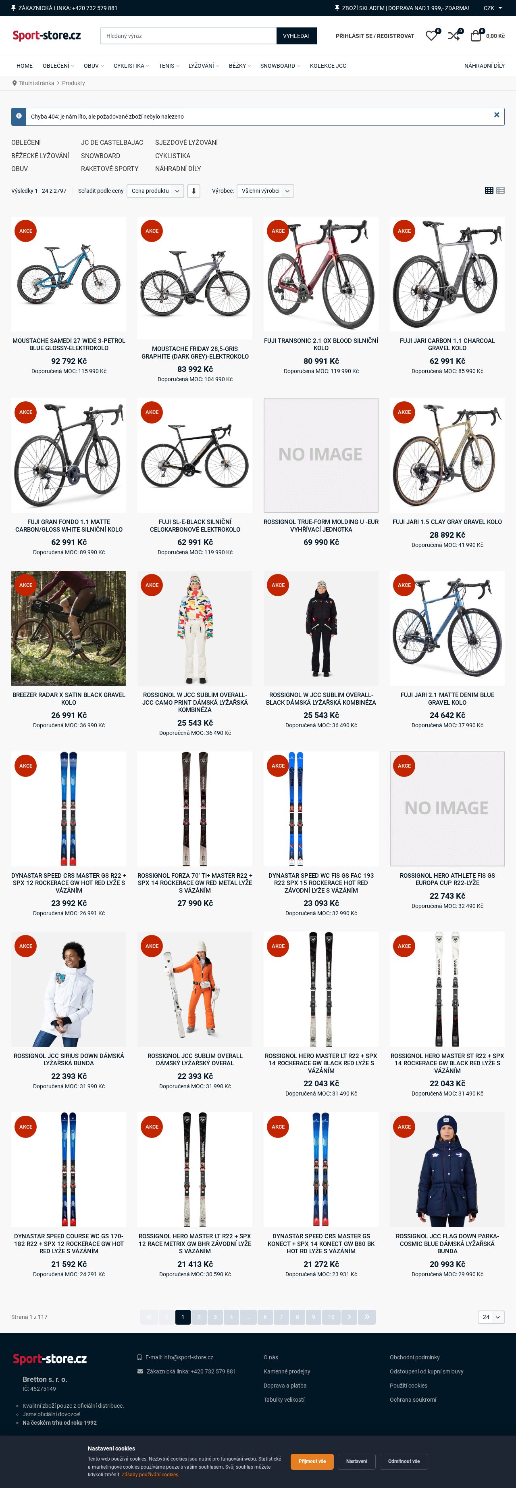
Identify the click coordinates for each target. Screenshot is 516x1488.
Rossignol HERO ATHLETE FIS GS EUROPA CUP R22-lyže (447, 879)
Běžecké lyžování (40, 156)
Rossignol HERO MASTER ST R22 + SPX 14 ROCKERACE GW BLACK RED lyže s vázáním (447, 1063)
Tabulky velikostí (284, 1399)
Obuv (19, 169)
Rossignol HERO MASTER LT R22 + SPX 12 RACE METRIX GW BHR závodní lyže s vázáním (195, 1244)
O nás (271, 1357)
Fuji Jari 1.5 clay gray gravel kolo (447, 522)
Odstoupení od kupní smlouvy (427, 1371)
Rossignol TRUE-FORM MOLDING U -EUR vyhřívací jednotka (321, 525)
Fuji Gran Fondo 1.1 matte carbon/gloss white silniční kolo (69, 525)
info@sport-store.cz (188, 1357)
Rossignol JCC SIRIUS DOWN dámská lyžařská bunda (69, 1059)
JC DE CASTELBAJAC (112, 142)
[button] (431, 36)
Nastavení (356, 1461)
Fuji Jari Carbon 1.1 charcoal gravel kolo (447, 344)
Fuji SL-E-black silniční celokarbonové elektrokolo (195, 525)
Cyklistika (172, 156)
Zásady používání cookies (150, 1475)
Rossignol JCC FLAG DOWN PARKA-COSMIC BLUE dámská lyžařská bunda (447, 1244)
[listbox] (155, 191)
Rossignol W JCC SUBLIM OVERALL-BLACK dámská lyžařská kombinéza (321, 698)
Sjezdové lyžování (186, 142)
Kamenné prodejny (287, 1371)
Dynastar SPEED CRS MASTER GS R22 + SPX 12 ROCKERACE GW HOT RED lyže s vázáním (68, 883)
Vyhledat (296, 36)
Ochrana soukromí (413, 1399)
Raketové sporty (110, 169)
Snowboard (101, 156)
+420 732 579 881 (213, 1371)
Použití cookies (408, 1385)
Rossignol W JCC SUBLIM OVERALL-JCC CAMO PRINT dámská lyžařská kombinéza (195, 702)
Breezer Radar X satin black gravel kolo (68, 698)
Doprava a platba (285, 1385)
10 (331, 1317)
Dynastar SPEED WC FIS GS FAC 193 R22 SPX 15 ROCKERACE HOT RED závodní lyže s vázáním (321, 883)
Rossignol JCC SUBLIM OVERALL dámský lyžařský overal (195, 1059)
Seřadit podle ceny (101, 191)
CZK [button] (489, 8)
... (248, 1317)
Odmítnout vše (404, 1461)
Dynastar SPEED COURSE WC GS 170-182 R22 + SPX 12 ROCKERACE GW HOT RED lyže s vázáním (69, 1244)
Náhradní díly (178, 169)
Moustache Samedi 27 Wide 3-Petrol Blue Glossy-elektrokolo (68, 344)
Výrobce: (223, 191)
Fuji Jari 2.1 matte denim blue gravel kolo (447, 698)
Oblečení (26, 142)
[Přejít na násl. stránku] (349, 1317)
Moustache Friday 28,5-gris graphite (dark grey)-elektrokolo (195, 352)
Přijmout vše (312, 1461)
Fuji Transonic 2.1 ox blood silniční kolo (321, 344)
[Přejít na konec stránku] (367, 1317)
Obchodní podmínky (415, 1357)
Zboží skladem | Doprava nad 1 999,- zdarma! (405, 8)
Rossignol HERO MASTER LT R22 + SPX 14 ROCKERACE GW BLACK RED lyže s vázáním (321, 1063)
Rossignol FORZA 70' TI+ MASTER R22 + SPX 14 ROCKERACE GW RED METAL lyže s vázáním (194, 883)
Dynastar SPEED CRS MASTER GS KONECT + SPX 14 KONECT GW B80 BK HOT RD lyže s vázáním (321, 1244)
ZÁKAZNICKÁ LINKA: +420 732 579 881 (68, 8)
